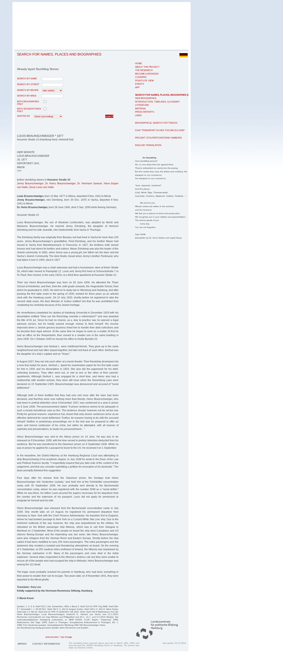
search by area (26, 95)
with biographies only (28, 102)
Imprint (22, 644)
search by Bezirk (28, 90)
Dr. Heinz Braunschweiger (60, 183)
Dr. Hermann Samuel (89, 183)
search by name (27, 78)
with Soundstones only (29, 109)
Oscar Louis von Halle (41, 187)
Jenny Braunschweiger (30, 183)
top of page (66, 637)
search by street (28, 84)
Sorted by (23, 116)
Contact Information (46, 644)
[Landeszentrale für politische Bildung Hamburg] (155, 638)
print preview (52, 637)
